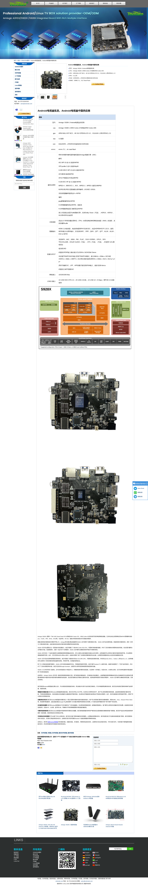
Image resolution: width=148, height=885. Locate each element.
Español (87, 857)
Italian (87, 860)
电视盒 (49, 733)
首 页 (37, 3)
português (98, 857)
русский (87, 865)
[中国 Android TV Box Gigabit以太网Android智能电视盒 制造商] (18, 122)
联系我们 (91, 3)
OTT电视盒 (18, 76)
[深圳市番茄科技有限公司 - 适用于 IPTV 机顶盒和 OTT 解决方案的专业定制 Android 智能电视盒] (18, 6)
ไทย (96, 862)
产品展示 (51, 3)
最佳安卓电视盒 (63, 733)
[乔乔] (16, 109)
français (97, 855)
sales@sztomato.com (26, 103)
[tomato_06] (38, 748)
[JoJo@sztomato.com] (41, 748)
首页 (15, 60)
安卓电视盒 (18, 73)
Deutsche (88, 855)
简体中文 (97, 865)
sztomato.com (59, 881)
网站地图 (16, 858)
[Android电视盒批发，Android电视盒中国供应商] (52, 78)
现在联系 (24, 113)
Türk (86, 862)
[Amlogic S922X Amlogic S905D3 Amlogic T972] (74, 33)
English (87, 852)
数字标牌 (17, 79)
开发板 (17, 82)
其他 (16, 94)
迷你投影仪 (18, 91)
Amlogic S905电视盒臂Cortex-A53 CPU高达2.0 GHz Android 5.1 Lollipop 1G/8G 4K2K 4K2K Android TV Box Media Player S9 (28, 154)
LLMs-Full (16, 861)
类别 (19, 60)
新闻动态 (105, 3)
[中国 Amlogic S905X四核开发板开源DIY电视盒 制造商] (18, 130)
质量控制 (16, 854)
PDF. (44, 744)
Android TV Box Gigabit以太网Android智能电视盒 (28, 120)
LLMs (15, 859)
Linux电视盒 (18, 85)
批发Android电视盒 (53, 722)
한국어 (96, 852)
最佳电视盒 (71, 733)
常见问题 (118, 3)
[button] (70, 57)
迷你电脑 (17, 88)
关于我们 (64, 3)
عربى (96, 860)
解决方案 (17, 70)
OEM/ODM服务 (25, 60)
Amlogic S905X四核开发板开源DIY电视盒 (28, 129)
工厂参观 (78, 3)
